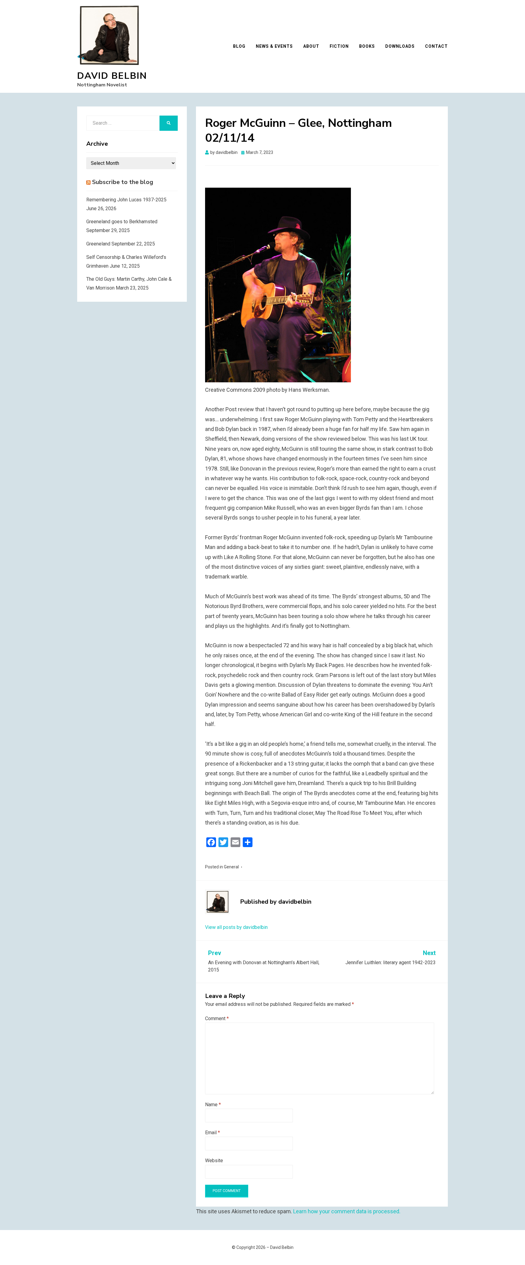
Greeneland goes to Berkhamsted (121, 221)
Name (213, 1104)
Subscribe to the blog (122, 182)
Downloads (400, 46)
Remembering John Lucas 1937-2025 (126, 200)
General (231, 866)
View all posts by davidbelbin (236, 927)
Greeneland (98, 244)
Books (367, 46)
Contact (436, 46)
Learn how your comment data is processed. (346, 1211)
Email (212, 1132)
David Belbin (112, 76)
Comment (217, 1018)
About (311, 46)
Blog (239, 46)
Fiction (339, 46)
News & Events (274, 46)
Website (214, 1160)
